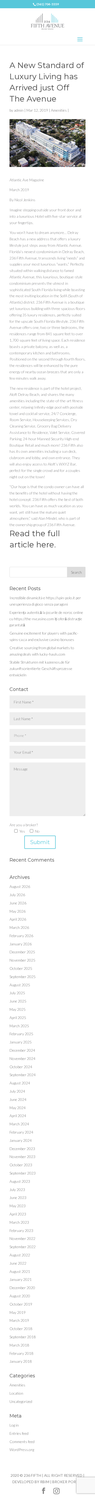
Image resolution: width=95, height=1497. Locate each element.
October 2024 (21, 1066)
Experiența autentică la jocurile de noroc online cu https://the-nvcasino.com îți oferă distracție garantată (46, 618)
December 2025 (22, 952)
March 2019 (19, 1320)
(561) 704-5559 (47, 4)
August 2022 (20, 1255)
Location (16, 1393)
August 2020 (20, 1296)
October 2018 (21, 1328)
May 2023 (18, 1206)
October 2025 (21, 968)
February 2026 (21, 935)
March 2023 (19, 1222)
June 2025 (18, 1001)
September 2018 (23, 1337)
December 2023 (22, 1148)
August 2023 (20, 1181)
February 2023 (21, 1230)
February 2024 (21, 1132)
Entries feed (19, 1433)
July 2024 (17, 1091)
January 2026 (21, 944)
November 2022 (22, 1238)
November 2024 (22, 1058)
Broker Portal (67, 1481)
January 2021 (21, 1279)
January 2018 (21, 1361)
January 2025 (21, 1042)
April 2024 (18, 1115)
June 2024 (18, 1099)
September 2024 (23, 1074)
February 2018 (21, 1353)
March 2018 (19, 1345)
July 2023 (17, 1189)
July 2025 (17, 993)
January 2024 (21, 1140)
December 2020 (22, 1287)
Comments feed (22, 1441)
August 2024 (20, 1083)
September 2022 (23, 1246)
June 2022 (18, 1263)
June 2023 (18, 1197)
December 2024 (22, 1050)
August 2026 (20, 886)
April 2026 (18, 919)
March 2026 (19, 927)
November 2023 (22, 1156)
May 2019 (18, 1312)
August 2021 (20, 1271)
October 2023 (21, 1165)
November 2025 (22, 960)
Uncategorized (21, 1401)
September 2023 (23, 1173)
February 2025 (21, 1033)
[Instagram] (56, 1491)
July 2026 (17, 894)
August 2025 (20, 985)
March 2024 (19, 1124)
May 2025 (18, 1009)
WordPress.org (22, 1449)
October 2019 (21, 1304)
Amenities (59, 110)
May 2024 (18, 1107)
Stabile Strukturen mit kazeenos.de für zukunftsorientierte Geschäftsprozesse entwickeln (41, 668)
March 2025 (19, 1026)
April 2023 (18, 1214)
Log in (14, 1425)
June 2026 (18, 903)
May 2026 (18, 911)
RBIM (44, 1481)
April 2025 (18, 1017)
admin (18, 110)
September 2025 (23, 976)
